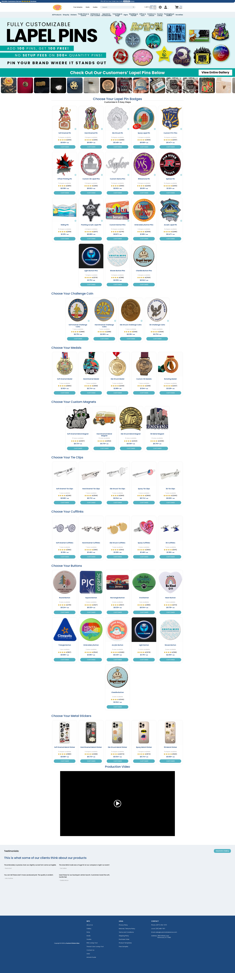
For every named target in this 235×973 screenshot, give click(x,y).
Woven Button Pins (117, 271)
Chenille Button (117, 692)
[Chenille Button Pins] (144, 256)
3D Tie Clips (170, 489)
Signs (126, 14)
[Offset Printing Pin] (64, 164)
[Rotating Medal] (170, 364)
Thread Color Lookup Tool (95, 946)
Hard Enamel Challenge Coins (104, 326)
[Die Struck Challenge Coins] (130, 310)
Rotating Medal (170, 379)
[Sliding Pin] (64, 210)
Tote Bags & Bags (117, 14)
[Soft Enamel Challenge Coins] (78, 310)
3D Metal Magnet (157, 434)
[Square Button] (91, 582)
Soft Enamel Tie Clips (64, 489)
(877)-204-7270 (161, 925)
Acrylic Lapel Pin (170, 225)
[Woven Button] (170, 629)
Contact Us (90, 950)
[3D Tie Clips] (170, 474)
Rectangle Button (117, 598)
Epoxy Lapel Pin (144, 133)
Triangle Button (64, 645)
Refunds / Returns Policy (127, 929)
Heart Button (170, 598)
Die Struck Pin (117, 133)
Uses (88, 954)
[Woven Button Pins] (117, 256)
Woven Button (170, 645)
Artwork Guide (91, 957)
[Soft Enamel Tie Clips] (64, 474)
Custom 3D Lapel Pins (91, 179)
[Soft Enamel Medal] (64, 364)
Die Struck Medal (117, 379)
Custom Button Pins (117, 225)
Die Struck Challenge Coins (131, 325)
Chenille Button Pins (144, 271)
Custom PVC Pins (170, 133)
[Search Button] (133, 7)
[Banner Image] (117, 18)
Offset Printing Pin (64, 179)
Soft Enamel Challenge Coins (78, 326)
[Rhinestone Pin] (144, 164)
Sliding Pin (65, 225)
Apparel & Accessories (106, 14)
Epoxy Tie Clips (144, 489)
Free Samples (77, 7)
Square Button (91, 598)
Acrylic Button (117, 645)
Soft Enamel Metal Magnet (78, 434)
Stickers (73, 14)
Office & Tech (142, 14)
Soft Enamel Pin (64, 133)
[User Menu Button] (160, 7)
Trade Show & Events (83, 14)
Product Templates (125, 943)
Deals (88, 7)
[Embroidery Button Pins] (144, 210)
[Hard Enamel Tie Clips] (91, 474)
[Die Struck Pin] (117, 118)
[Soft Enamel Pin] (64, 118)
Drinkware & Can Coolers (95, 14)
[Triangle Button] (64, 629)
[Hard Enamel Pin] (91, 118)
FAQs (88, 932)
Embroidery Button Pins (144, 225)
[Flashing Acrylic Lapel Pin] (91, 210)
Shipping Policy (124, 936)
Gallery (89, 929)
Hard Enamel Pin (91, 133)
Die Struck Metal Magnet (131, 434)
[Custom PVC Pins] (170, 118)
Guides (95, 7)
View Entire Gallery (222, 851)
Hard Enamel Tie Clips (91, 489)
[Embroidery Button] (91, 629)
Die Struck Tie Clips (117, 489)
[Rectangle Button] (117, 582)
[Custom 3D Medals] (144, 364)
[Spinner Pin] (170, 164)
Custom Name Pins (117, 179)
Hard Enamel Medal (91, 379)
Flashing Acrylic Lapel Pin (91, 225)
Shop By (66, 14)
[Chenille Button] (117, 677)
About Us (90, 925)
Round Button (64, 598)
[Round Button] (64, 582)
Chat (154, 8)
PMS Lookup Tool (92, 943)
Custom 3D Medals (144, 379)
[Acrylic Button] (117, 629)
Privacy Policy (123, 925)
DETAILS (132, 1)
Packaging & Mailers (169, 14)
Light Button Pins (91, 271)
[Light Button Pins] (91, 256)
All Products (56, 14)
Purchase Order (124, 939)
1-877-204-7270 (150, 7)
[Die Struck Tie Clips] (117, 474)
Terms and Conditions (126, 932)
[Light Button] (144, 629)
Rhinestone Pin (144, 179)
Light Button (144, 645)
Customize (64, 147)
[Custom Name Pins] (117, 164)
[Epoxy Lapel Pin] (144, 118)
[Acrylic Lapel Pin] (170, 210)
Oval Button (144, 598)
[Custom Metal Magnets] (78, 418)
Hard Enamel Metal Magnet (104, 435)
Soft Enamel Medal (64, 379)
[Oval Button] (144, 582)
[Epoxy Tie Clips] (144, 474)
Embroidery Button (91, 645)
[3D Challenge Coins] (157, 310)
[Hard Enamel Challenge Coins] (104, 310)
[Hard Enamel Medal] (91, 364)
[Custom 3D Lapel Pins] (91, 164)
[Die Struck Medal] (117, 364)
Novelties (179, 14)
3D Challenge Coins (157, 325)
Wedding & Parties (133, 14)
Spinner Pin (170, 179)
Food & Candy (160, 14)
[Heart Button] (170, 582)
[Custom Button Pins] (117, 210)
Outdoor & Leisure (151, 14)
